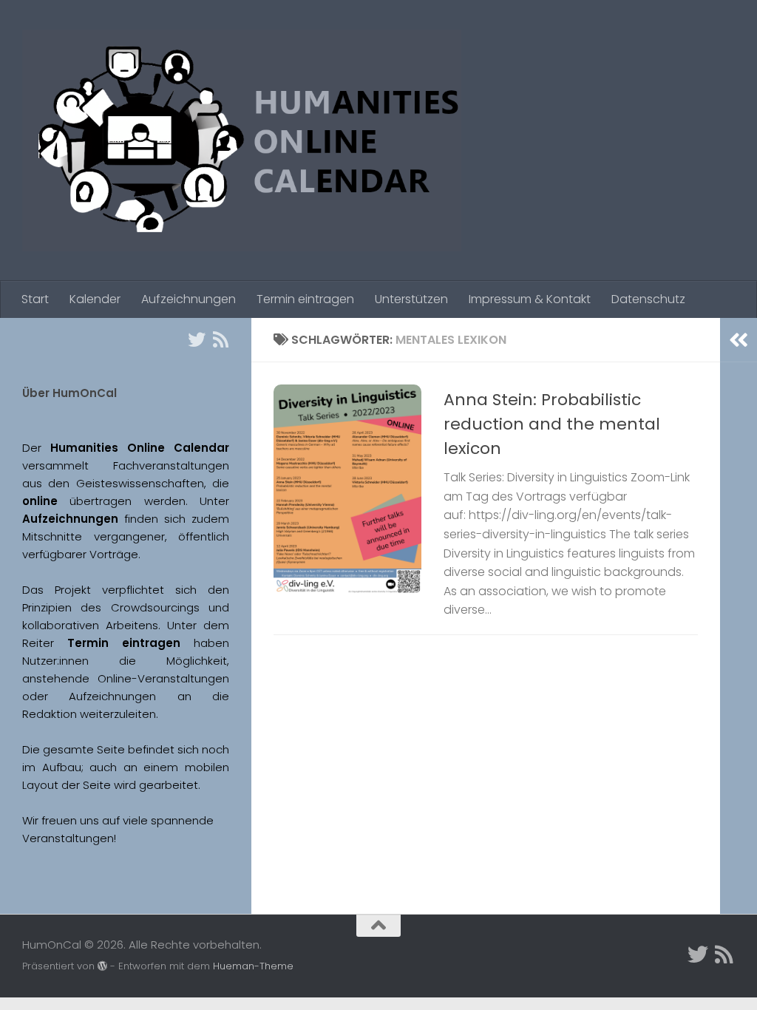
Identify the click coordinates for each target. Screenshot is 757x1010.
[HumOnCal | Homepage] (241, 140)
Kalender (94, 299)
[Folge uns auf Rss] (220, 339)
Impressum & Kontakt (530, 299)
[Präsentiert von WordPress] (102, 966)
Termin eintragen (305, 299)
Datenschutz (648, 299)
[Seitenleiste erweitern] (738, 340)
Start (35, 299)
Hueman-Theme (253, 966)
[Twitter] (197, 339)
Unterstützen (411, 299)
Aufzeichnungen (188, 299)
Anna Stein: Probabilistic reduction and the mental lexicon (552, 424)
